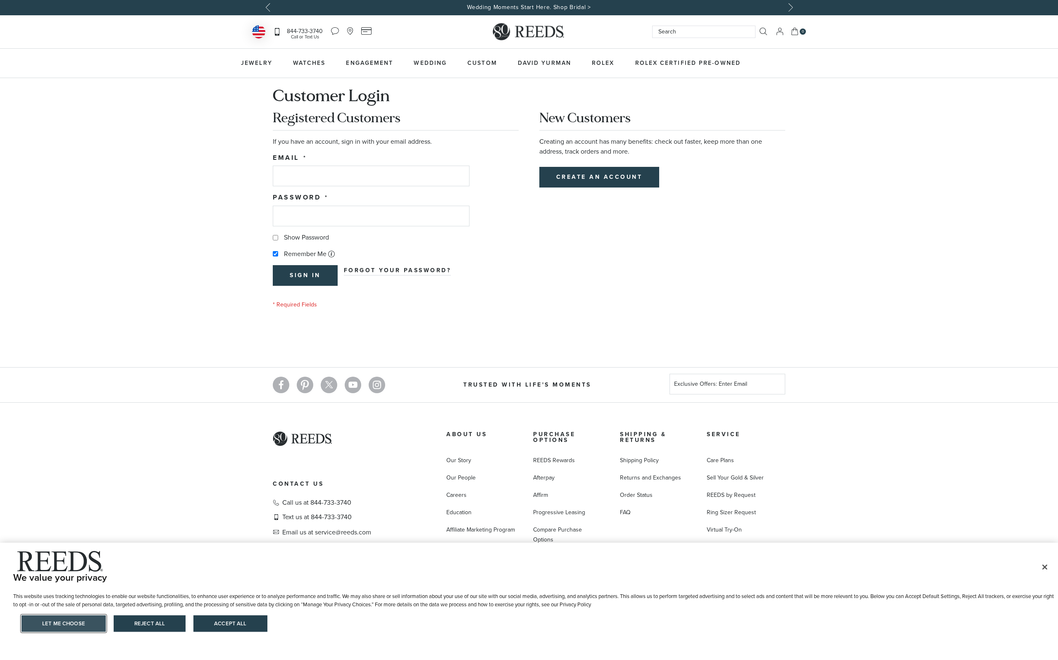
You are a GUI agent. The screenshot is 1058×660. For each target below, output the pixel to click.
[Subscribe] (775, 385)
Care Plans (720, 460)
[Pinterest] (305, 385)
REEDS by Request (731, 495)
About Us (466, 434)
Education (459, 512)
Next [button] (789, 7)
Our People (461, 477)
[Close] (1045, 567)
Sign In (780, 32)
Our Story (458, 460)
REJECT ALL (149, 623)
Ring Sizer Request (731, 512)
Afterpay (544, 477)
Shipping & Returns (643, 437)
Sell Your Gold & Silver (735, 477)
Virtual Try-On (724, 529)
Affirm (540, 495)
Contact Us (298, 484)
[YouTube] (353, 385)
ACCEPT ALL (230, 623)
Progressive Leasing (559, 512)
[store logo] (529, 31)
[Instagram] (377, 385)
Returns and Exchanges (650, 477)
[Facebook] (281, 385)
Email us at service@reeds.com (326, 532)
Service (724, 434)
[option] (529, 7)
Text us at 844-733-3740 (317, 517)
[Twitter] (329, 385)
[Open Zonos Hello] (258, 32)
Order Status (636, 495)
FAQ (625, 512)
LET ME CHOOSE (63, 623)
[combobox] (703, 32)
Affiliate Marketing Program (480, 529)
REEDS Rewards (554, 460)
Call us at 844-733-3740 (316, 502)
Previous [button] (268, 7)
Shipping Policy (639, 460)
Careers (456, 495)
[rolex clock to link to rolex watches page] (796, 63)
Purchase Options (554, 437)
